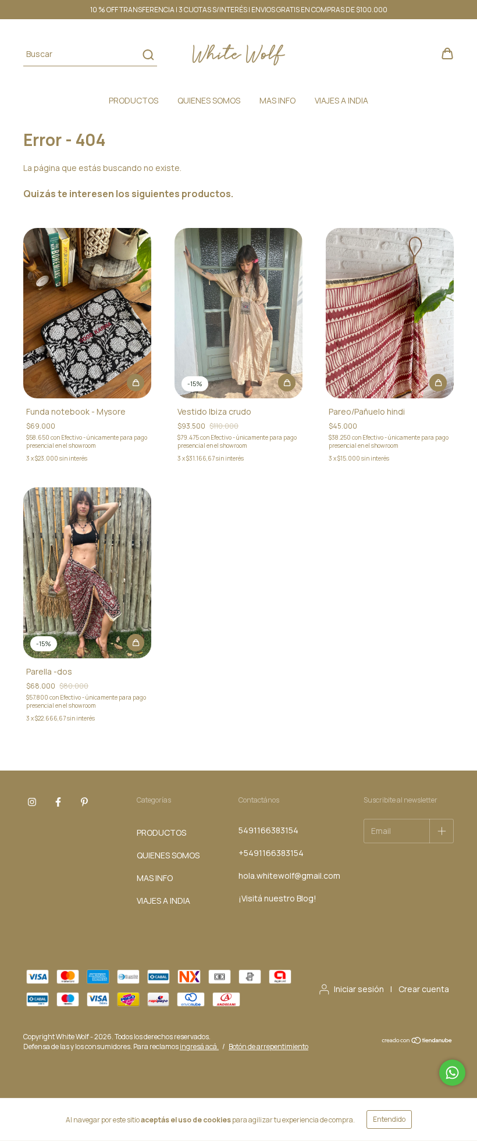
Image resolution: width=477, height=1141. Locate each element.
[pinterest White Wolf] (84, 802)
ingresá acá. (199, 1046)
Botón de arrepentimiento (268, 1046)
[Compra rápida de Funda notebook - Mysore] (135, 382)
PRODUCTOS (133, 100)
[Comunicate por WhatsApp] (452, 1073)
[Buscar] (147, 54)
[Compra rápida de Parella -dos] (135, 642)
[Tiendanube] (417, 1042)
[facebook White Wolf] (58, 802)
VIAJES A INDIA (341, 100)
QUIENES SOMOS (208, 100)
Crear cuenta (423, 988)
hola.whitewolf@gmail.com (289, 875)
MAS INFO (277, 100)
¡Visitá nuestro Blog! (277, 898)
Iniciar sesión (359, 988)
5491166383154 (268, 830)
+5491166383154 (271, 852)
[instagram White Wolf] (32, 802)
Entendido (389, 1119)
